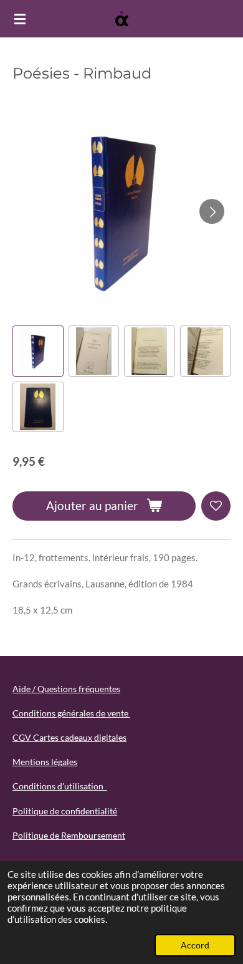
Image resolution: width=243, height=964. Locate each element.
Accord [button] (195, 945)
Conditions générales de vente (71, 713)
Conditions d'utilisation (59, 786)
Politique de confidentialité (64, 811)
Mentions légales (44, 761)
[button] (38, 351)
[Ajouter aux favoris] (216, 506)
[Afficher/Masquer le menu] (20, 18)
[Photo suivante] (211, 211)
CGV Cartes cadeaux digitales (69, 737)
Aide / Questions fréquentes (66, 688)
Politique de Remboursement (68, 835)
